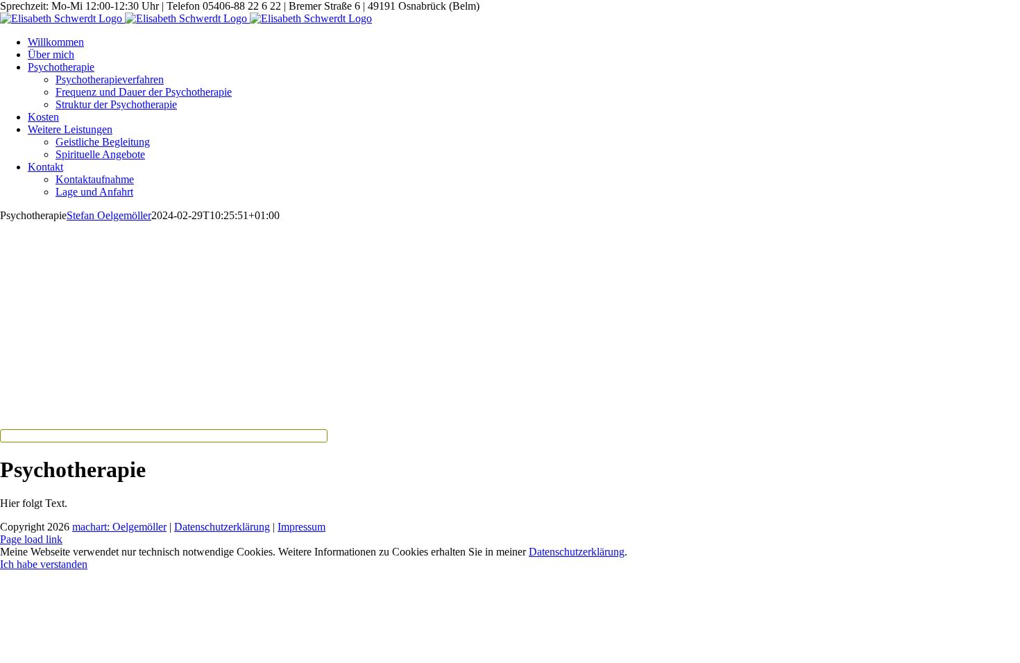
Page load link (31, 539)
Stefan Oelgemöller (109, 215)
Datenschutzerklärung (222, 527)
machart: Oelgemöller (119, 527)
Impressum (301, 527)
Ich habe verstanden (43, 564)
